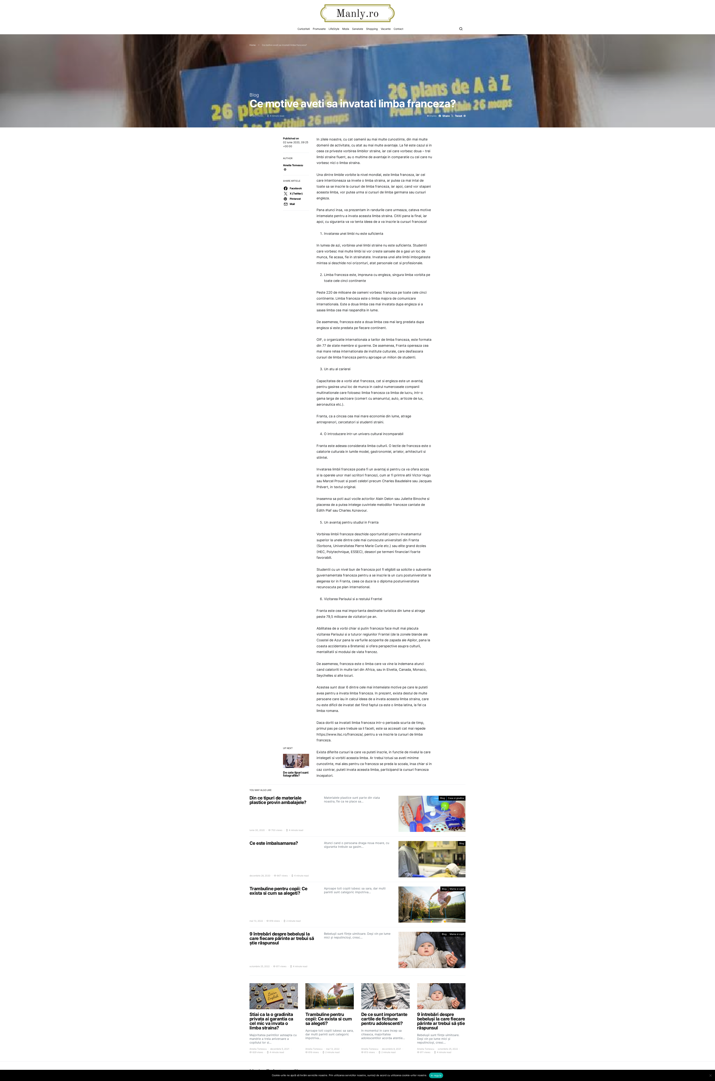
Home (253, 45)
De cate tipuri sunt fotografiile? (295, 774)
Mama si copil (457, 888)
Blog (254, 95)
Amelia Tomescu (293, 165)
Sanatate (357, 28)
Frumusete (319, 28)
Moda (345, 28)
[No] (710, 1075)
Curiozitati (304, 28)
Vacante (386, 28)
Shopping (372, 28)
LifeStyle (334, 28)
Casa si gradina (456, 798)
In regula (436, 1075)
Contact (398, 28)
